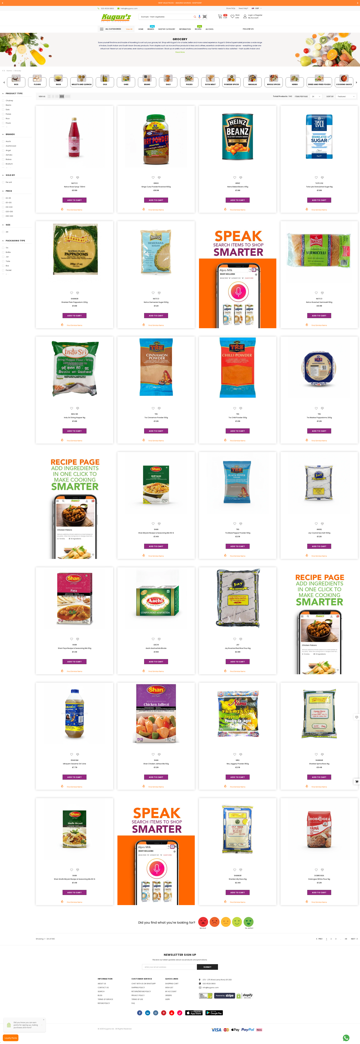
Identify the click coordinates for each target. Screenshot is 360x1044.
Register (258, 15)
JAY (237, 645)
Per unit (9, 182)
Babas (9, 159)
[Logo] (116, 18)
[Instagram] (155, 1012)
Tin (7, 248)
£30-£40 (9, 216)
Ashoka (9, 155)
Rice (7, 118)
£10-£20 (9, 207)
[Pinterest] (163, 1012)
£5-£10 (9, 202)
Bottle (8, 252)
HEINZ (237, 183)
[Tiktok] (179, 1012)
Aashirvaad (11, 146)
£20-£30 (9, 211)
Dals (8, 109)
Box (7, 266)
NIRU (237, 760)
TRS (156, 414)
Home (9, 70)
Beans (8, 105)
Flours (8, 123)
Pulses (8, 114)
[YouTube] (171, 1012)
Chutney (9, 100)
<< (3, 70)
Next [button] (356, 82)
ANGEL (319, 529)
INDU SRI (74, 414)
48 (346, 939)
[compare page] (357, 717)
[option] (180, 3)
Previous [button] (4, 82)
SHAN (156, 529)
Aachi (8, 141)
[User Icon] (245, 16)
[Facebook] (139, 1012)
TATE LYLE (319, 183)
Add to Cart (74, 200)
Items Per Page (301, 96)
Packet (8, 270)
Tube (8, 261)
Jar (7, 257)
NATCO (74, 183)
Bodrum (9, 164)
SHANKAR (74, 298)
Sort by (330, 96)
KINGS (156, 183)
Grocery (17, 70)
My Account (253, 18)
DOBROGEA (319, 875)
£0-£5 (8, 198)
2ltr (7, 232)
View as (42, 96)
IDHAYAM (74, 760)
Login (250, 15)
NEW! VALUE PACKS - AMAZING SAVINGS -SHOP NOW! (180, 3)
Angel (8, 150)
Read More (180, 52)
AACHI (156, 645)
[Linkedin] (147, 1012)
